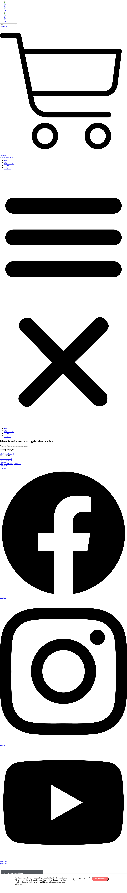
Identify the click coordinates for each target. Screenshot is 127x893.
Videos (6, 167)
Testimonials (7, 165)
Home (5, 160)
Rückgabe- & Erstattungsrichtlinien (10, 464)
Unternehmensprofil (6, 459)
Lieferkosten (3, 465)
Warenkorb (3, 863)
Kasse (2, 865)
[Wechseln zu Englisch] (65, 3)
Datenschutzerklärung (6, 460)
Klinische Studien (9, 164)
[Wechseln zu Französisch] (65, 9)
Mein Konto (7, 169)
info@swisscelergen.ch (7, 454)
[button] (63, 298)
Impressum (3, 462)
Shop (5, 162)
